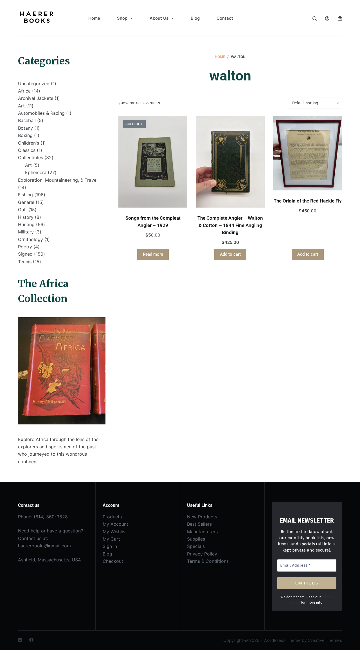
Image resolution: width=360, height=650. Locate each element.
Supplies (196, 539)
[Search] (314, 18)
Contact (225, 18)
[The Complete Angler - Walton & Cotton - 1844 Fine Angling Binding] (230, 162)
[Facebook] (31, 640)
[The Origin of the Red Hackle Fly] (307, 153)
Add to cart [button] (230, 254)
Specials (196, 546)
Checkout (113, 561)
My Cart (111, 539)
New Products (202, 516)
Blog (195, 18)
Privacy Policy (202, 554)
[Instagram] (20, 640)
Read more (153, 254)
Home (94, 18)
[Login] (327, 18)
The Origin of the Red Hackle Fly (307, 201)
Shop (122, 18)
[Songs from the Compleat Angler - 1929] (152, 162)
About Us (159, 18)
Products (112, 516)
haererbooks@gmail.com (44, 545)
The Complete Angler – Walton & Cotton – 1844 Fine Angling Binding (230, 225)
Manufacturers (202, 531)
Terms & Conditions (208, 561)
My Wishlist (115, 531)
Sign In (110, 546)
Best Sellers (199, 524)
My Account (115, 524)
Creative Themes (325, 640)
